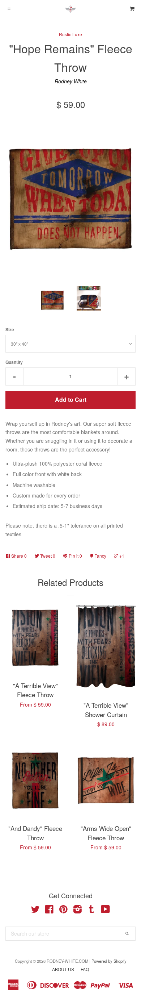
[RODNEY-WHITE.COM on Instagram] (77, 910)
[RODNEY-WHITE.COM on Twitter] (35, 910)
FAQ (85, 969)
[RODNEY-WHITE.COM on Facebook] (49, 910)
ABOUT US (63, 969)
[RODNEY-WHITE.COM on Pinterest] (63, 910)
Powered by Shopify (109, 961)
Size (9, 329)
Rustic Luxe (70, 34)
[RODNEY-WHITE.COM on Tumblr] (91, 910)
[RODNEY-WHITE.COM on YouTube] (105, 910)
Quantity (14, 362)
